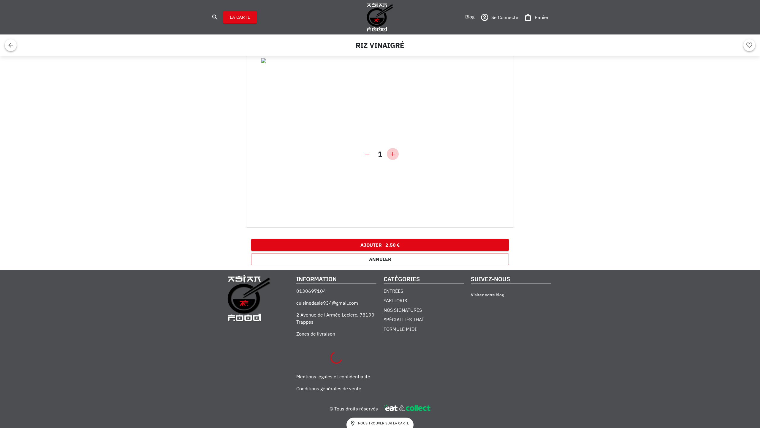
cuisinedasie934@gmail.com (327, 303)
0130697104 (311, 291)
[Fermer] (11, 45)
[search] (215, 17)
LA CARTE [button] (240, 17)
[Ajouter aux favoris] (749, 45)
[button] (469, 16)
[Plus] (393, 154)
